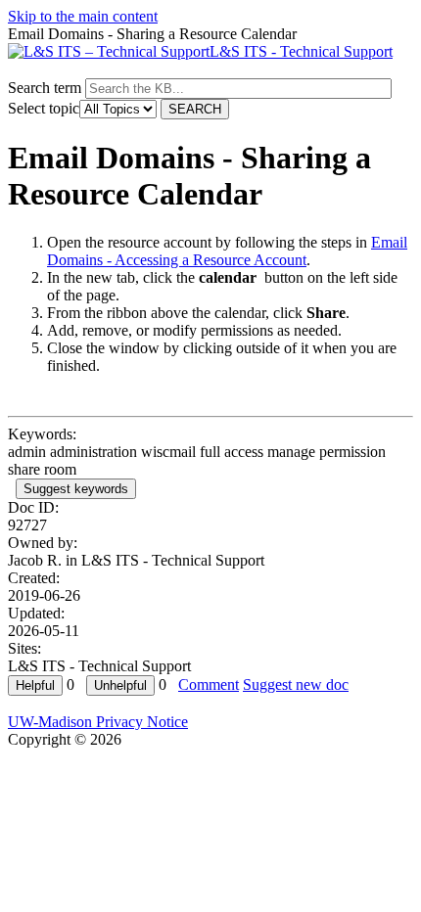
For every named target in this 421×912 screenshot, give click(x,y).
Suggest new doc (296, 684)
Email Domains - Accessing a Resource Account (227, 251)
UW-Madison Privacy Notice (98, 721)
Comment (208, 684)
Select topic (43, 108)
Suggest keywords (75, 488)
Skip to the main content (83, 16)
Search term (44, 87)
